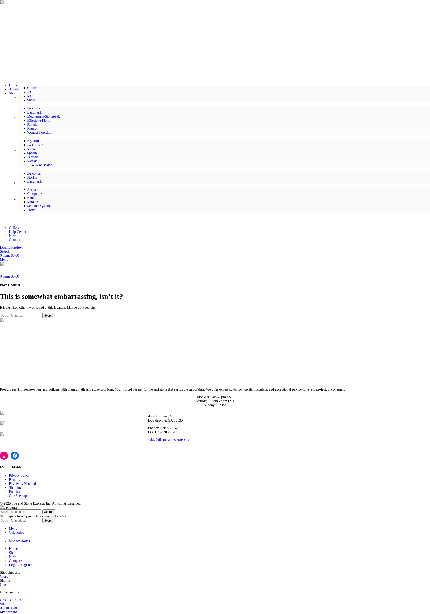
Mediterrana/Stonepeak (43, 116)
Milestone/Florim (39, 120)
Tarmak (32, 157)
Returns (14, 479)
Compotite (34, 194)
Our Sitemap (18, 496)
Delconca (34, 108)
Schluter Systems (39, 206)
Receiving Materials (23, 483)
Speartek (33, 153)
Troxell (32, 210)
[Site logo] (24, 77)
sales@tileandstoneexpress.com (170, 439)
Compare (15, 561)
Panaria (32, 124)
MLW (31, 149)
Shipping (15, 487)
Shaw (31, 100)
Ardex (31, 190)
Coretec (32, 88)
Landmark (34, 112)
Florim (32, 177)
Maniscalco (44, 165)
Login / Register (20, 565)
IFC (30, 92)
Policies (14, 492)
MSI (30, 96)
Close (4, 576)
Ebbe (30, 198)
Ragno (32, 128)
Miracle (32, 202)
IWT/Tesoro (35, 145)
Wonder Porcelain (39, 132)
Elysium (33, 141)
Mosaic (32, 161)
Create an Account (13, 600)
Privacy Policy (19, 475)
